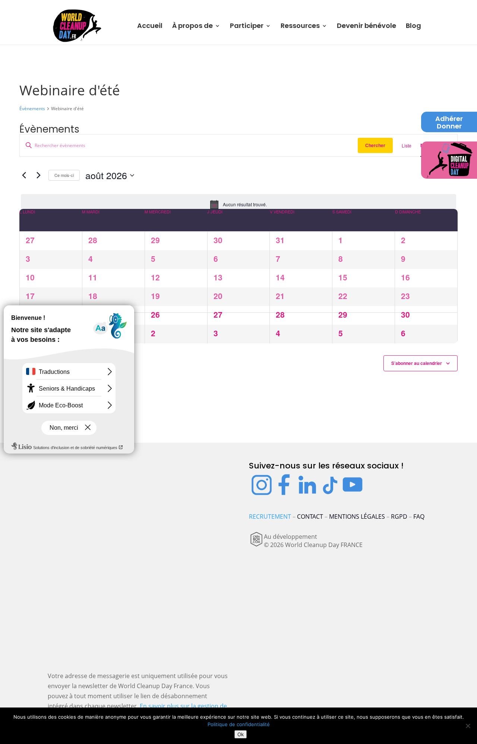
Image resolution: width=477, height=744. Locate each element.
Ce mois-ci (64, 175)
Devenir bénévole (366, 26)
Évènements (32, 109)
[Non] (467, 725)
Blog (413, 26)
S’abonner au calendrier (416, 363)
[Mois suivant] (38, 175)
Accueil (149, 26)
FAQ (418, 516)
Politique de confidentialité (239, 724)
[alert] (238, 204)
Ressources (300, 26)
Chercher (375, 145)
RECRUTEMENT (270, 516)
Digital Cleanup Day (449, 157)
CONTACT (310, 516)
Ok (240, 734)
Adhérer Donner (449, 123)
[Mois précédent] (23, 175)
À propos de (192, 26)
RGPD (399, 516)
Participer (246, 26)
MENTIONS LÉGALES (357, 516)
